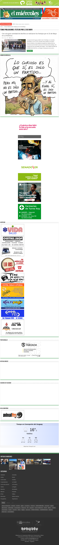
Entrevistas (3, 496)
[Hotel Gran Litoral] (12, 291)
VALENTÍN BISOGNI (43, 509)
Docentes (15, 509)
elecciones (28, 509)
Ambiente (3, 474)
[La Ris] (12, 264)
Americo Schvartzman (6, 505)
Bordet (45, 507)
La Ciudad (14, 482)
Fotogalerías (3, 498)
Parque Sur (24, 507)
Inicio (1, 26)
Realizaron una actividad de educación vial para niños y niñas (25, 24)
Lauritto (10, 509)
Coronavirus (27, 505)
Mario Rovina (4, 507)
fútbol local (4, 511)
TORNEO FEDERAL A (35, 509)
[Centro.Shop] (12, 241)
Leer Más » (30, 50)
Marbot (49, 507)
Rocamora (33, 505)
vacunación (47, 505)
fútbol (19, 509)
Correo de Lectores (5, 484)
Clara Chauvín (4, 509)
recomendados (17, 507)
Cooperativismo (4, 482)
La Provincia (14, 484)
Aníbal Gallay (10, 507)
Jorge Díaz (32, 507)
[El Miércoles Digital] (29, 13)
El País (2, 494)
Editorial (2, 491)
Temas (3, 502)
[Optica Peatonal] (12, 251)
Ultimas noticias (15, 496)
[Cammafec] (12, 314)
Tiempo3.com (32, 446)
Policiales (14, 491)
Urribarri (53, 507)
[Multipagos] (12, 304)
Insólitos (14, 479)
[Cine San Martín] (12, 277)
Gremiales (14, 474)
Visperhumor (15, 498)
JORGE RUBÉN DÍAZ (40, 505)
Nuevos (8, 502)
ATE (27, 507)
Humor (13, 477)
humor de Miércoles (39, 507)
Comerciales (3, 479)
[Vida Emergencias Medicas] (12, 229)
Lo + (13, 502)
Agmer (22, 505)
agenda (51, 505)
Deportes (3, 489)
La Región (14, 486)
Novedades (14, 489)
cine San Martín (11, 511)
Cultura (11, 37)
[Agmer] (12, 327)
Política (13, 494)
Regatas (23, 509)
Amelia (2, 477)
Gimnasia (13, 505)
